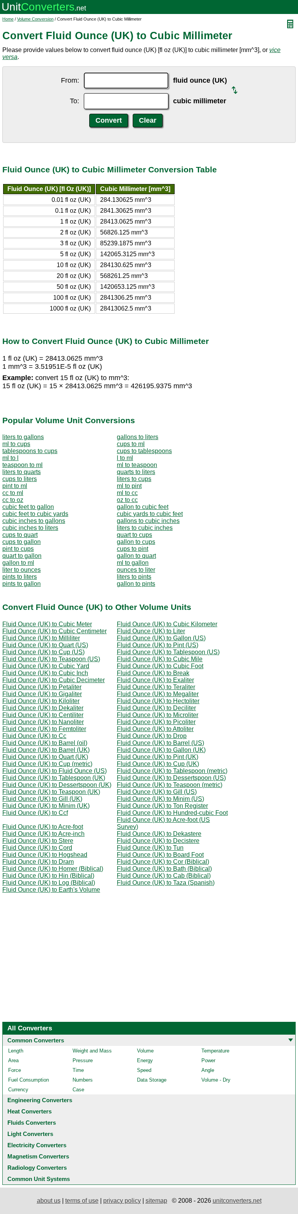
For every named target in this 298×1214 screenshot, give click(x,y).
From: (70, 80)
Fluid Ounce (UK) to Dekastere (159, 833)
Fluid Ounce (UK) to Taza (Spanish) (166, 882)
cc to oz (12, 500)
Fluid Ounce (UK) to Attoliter (155, 729)
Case (78, 1089)
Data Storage (151, 1080)
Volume (145, 1051)
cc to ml (12, 493)
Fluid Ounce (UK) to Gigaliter (42, 694)
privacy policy (122, 1200)
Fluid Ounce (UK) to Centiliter (42, 715)
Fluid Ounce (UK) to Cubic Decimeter (53, 680)
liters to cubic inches (145, 528)
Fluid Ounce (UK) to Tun (150, 847)
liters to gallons (23, 437)
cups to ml (131, 444)
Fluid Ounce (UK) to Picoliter (156, 722)
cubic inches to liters (30, 528)
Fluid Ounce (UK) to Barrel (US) (160, 743)
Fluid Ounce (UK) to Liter (151, 631)
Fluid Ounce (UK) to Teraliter (156, 687)
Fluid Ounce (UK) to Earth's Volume (51, 889)
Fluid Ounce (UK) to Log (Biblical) (48, 882)
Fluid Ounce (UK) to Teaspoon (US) (51, 659)
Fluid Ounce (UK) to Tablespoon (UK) (53, 778)
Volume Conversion (35, 19)
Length (15, 1051)
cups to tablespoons (144, 451)
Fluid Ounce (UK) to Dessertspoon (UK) (56, 785)
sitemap (156, 1200)
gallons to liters (137, 437)
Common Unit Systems (38, 1179)
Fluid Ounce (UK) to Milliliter (41, 638)
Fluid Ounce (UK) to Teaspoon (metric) (169, 785)
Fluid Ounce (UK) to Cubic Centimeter (54, 631)
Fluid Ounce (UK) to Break (153, 673)
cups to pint (132, 548)
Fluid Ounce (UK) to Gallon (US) (161, 638)
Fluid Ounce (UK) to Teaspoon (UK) (51, 791)
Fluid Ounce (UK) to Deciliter (156, 708)
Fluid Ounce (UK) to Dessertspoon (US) (171, 778)
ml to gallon (133, 562)
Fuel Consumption (28, 1080)
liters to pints (134, 576)
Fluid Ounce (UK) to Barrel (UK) (46, 750)
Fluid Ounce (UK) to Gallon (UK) (161, 750)
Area (13, 1060)
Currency (18, 1089)
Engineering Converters (39, 1100)
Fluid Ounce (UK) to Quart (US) (45, 645)
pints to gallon (21, 583)
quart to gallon (22, 555)
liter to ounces (21, 569)
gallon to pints (136, 583)
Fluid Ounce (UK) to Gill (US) (157, 791)
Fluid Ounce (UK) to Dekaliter (42, 708)
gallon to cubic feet (142, 507)
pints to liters (19, 576)
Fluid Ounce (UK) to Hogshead (44, 854)
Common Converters (35, 1040)
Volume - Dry (215, 1080)
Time (78, 1070)
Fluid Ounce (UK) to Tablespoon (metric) (172, 771)
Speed (144, 1070)
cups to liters (19, 479)
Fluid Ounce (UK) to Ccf (35, 812)
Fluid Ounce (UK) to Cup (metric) (47, 764)
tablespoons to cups (29, 451)
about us (49, 1200)
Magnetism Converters (38, 1156)
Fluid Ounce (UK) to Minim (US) (160, 798)
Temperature (215, 1051)
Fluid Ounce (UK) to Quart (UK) (45, 757)
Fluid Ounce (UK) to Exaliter (155, 680)
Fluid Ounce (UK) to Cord (37, 847)
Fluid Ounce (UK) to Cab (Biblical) (164, 875)
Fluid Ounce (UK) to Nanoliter (43, 722)
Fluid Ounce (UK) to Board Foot (160, 854)
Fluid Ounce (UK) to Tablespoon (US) (168, 652)
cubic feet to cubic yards (35, 514)
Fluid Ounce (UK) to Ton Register (162, 805)
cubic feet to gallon (28, 507)
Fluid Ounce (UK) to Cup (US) (43, 652)
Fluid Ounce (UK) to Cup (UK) (158, 764)
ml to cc (127, 493)
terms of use (82, 1200)
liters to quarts (21, 472)
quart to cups (134, 534)
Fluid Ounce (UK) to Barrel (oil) (44, 743)
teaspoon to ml (22, 465)
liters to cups (134, 479)
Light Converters (30, 1134)
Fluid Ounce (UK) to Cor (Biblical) (163, 861)
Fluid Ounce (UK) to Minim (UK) (46, 805)
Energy (145, 1060)
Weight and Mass (92, 1051)
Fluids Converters (31, 1122)
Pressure (83, 1060)
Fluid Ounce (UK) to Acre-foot (42, 826)
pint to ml (14, 486)
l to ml (125, 458)
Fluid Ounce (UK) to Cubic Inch (45, 673)
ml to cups (16, 444)
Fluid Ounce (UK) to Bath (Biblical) (164, 868)
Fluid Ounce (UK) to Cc (34, 736)
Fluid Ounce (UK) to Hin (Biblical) (48, 875)
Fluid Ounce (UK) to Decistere (158, 840)
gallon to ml (18, 562)
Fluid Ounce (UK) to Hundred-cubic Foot (172, 812)
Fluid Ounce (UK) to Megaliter (158, 694)
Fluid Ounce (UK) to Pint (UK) (157, 757)
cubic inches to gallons (33, 521)
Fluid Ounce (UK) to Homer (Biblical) (52, 868)
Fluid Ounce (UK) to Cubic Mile (160, 659)
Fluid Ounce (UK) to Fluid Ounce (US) (54, 771)
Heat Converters (29, 1111)
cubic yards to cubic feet (150, 514)
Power (208, 1060)
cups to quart (20, 534)
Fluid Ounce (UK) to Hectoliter (158, 701)
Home (8, 19)
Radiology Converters (37, 1167)
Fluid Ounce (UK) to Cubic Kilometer (167, 624)
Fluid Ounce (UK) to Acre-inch (43, 833)
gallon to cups (136, 541)
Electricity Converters (36, 1145)
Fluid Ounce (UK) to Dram (38, 861)
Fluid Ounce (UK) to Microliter (157, 715)
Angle (207, 1070)
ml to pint (129, 486)
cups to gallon (21, 541)
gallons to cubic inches (148, 521)
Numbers (83, 1080)
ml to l (10, 458)
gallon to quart (136, 555)
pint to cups (18, 548)
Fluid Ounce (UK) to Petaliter (41, 687)
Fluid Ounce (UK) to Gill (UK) (42, 798)
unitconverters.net (237, 1200)
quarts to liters (136, 472)
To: (74, 101)
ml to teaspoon (137, 465)
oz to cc (127, 500)
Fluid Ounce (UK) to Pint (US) (157, 645)
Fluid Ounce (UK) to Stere (37, 840)
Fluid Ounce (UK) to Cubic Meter (47, 624)
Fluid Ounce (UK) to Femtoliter (44, 729)
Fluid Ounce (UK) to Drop (152, 736)
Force (14, 1070)
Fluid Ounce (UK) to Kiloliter (41, 701)
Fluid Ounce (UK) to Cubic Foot (160, 666)
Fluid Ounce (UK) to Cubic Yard (45, 666)
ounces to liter (136, 569)
